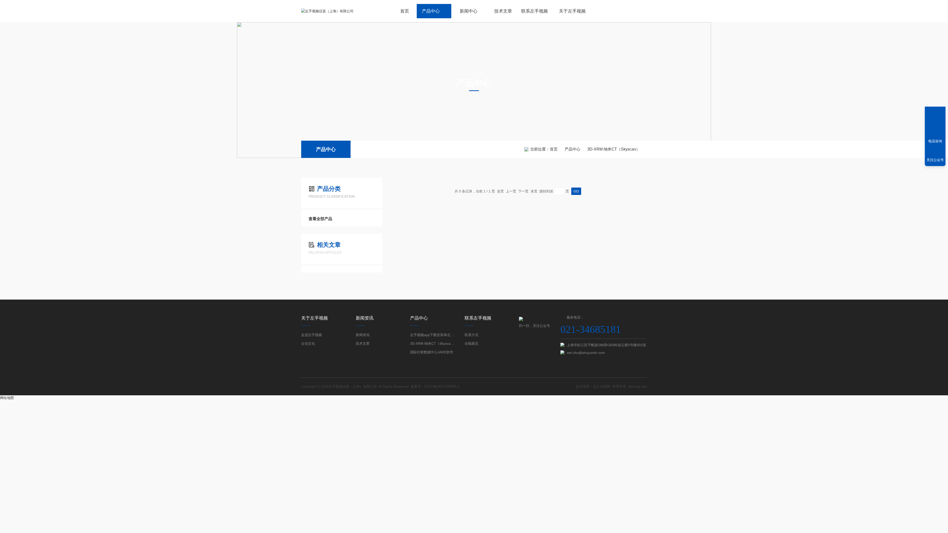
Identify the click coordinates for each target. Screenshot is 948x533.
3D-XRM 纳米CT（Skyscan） (613, 149)
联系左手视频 (534, 11)
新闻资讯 (363, 335)
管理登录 (619, 386)
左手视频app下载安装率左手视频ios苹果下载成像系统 (432, 335)
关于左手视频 (572, 11)
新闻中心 (468, 11)
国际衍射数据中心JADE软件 (431, 352)
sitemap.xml (637, 386)
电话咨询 (935, 141)
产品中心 (431, 11)
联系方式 (471, 335)
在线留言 (471, 343)
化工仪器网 (601, 386)
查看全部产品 (320, 219)
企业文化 (308, 343)
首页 (404, 11)
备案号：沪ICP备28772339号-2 (435, 386)
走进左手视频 (311, 335)
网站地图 (7, 398)
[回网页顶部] (935, 123)
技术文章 (503, 11)
